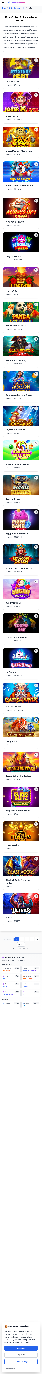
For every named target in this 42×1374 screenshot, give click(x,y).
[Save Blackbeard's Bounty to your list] (36, 339)
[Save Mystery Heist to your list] (36, 60)
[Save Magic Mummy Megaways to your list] (36, 130)
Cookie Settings (21, 1361)
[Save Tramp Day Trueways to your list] (36, 616)
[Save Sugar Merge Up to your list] (36, 581)
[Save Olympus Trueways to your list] (36, 408)
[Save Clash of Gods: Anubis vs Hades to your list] (36, 859)
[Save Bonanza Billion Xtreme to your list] (36, 443)
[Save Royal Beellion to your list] (36, 824)
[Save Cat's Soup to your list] (36, 651)
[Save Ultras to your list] (36, 896)
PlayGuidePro (16, 2)
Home (4, 8)
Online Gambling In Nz (17, 8)
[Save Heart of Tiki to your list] (36, 270)
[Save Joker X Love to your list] (36, 95)
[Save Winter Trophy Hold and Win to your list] (36, 164)
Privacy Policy (11, 1369)
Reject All (21, 1355)
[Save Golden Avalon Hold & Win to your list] (36, 374)
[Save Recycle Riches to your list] (36, 478)
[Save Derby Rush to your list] (36, 720)
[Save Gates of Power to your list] (36, 685)
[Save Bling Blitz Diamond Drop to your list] (36, 789)
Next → (21, 944)
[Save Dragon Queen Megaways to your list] (36, 547)
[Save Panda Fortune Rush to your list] (36, 304)
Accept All (21, 1348)
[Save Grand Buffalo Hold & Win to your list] (36, 755)
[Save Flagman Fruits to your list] (36, 235)
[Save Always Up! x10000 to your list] (36, 201)
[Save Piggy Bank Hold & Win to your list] (36, 512)
